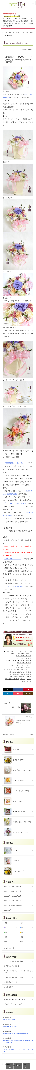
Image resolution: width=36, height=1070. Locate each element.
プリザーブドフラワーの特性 (14, 1004)
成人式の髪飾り (14, 674)
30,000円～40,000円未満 (12, 896)
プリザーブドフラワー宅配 (23, 656)
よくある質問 (8, 987)
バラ (17, 749)
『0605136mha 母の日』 (14, 463)
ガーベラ (18, 780)
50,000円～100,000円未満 (13, 905)
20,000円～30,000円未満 (12, 891)
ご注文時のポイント (11, 982)
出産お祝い (20, 672)
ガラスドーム (17, 861)
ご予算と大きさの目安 (11, 966)
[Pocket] (18, 693)
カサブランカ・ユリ (22, 770)
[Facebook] (18, 689)
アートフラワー (20, 832)
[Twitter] (8, 689)
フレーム (15, 850)
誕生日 (29, 677)
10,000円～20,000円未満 (12, 887)
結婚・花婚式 (14, 677)
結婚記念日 (22, 677)
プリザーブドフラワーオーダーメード (20, 653)
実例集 (10, 35)
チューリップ (19, 811)
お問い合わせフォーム (12, 559)
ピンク (29, 679)
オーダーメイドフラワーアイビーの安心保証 (17, 972)
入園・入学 (12, 672)
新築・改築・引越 (26, 674)
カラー (17, 801)
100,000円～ (8, 910)
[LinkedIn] (8, 693)
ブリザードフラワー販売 (25, 651)
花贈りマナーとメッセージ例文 (14, 999)
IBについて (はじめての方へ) (13, 961)
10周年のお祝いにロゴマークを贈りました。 (16, 1033)
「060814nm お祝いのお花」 (16, 503)
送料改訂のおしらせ (9, 1019)
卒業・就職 (27, 672)
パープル (22, 679)
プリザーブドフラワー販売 (23, 658)
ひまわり (18, 760)
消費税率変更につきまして (11, 1026)
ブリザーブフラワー (10, 660)
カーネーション (21, 791)
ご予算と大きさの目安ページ (15, 586)
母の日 (24, 681)
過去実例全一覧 (9, 948)
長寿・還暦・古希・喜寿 (12, 679)
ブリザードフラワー (11, 651)
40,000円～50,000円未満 (12, 901)
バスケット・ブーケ (19, 871)
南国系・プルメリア (22, 822)
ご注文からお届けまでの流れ (14, 977)
